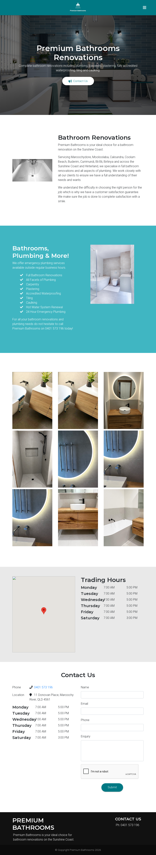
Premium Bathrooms (82, 849)
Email (84, 703)
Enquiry (85, 736)
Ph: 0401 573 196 (127, 825)
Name (85, 687)
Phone (85, 720)
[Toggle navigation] (144, 8)
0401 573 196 (43, 687)
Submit (112, 787)
